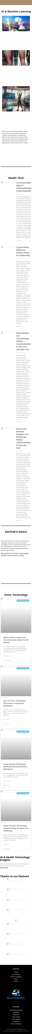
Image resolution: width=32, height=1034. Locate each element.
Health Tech (16, 1014)
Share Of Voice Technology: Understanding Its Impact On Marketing (15, 828)
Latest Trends (16, 1017)
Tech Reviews (16, 1021)
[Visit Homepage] (3, 2)
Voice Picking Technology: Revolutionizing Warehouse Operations (15, 766)
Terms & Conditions (16, 976)
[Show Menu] (27, 2)
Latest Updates (16, 1019)
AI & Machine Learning (16, 1010)
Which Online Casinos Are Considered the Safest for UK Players (16, 639)
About (16, 979)
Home (16, 972)
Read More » (19, 240)
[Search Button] (30, 2)
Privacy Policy (16, 974)
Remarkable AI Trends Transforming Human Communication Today (14, 554)
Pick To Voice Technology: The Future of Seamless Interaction (14, 703)
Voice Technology (16, 1023)
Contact (16, 981)
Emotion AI (16, 1012)
